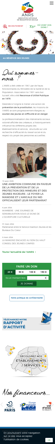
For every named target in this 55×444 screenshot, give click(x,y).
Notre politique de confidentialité (27, 298)
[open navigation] (52, 3)
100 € (32, 272)
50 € (21, 272)
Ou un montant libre (16, 278)
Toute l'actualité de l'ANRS (18, 252)
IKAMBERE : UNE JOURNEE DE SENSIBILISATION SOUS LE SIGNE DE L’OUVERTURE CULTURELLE (21, 214)
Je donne (27, 283)
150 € (43, 272)
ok (49, 440)
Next (51, 46)
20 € (10, 272)
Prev (4, 46)
